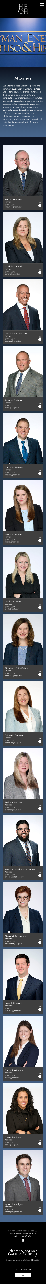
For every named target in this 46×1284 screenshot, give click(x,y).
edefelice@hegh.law (13, 676)
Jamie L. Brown (13, 534)
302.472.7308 (10, 875)
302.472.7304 (10, 942)
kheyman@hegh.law (13, 207)
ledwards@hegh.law (13, 1011)
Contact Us (23, 1275)
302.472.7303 (10, 272)
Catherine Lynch (14, 1070)
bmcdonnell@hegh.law (14, 877)
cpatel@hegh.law (12, 1145)
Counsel (8, 604)
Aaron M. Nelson (14, 467)
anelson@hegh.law (12, 475)
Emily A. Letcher (14, 802)
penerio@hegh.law (12, 274)
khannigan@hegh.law (13, 1212)
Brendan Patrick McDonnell (20, 869)
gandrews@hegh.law (13, 743)
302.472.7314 (10, 808)
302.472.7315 (10, 406)
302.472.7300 (26, 1269)
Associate (9, 805)
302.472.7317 (10, 674)
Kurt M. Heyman (13, 199)
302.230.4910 (10, 1210)
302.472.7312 (10, 473)
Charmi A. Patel (13, 1137)
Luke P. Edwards (14, 1003)
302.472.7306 (10, 607)
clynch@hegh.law (12, 1078)
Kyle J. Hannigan (14, 1204)
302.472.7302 (10, 205)
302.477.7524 (10, 1076)
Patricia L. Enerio (14, 266)
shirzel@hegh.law (12, 408)
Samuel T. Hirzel (13, 400)
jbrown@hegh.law (12, 542)
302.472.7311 (10, 339)
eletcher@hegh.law (13, 810)
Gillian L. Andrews (15, 735)
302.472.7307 (10, 741)
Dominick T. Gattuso (16, 333)
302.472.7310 (10, 1009)
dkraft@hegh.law (12, 609)
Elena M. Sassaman (15, 936)
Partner (8, 202)
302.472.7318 (10, 540)
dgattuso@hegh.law (13, 341)
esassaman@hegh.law (14, 944)
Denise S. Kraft (13, 601)
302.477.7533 (10, 1143)
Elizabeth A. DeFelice (16, 668)
